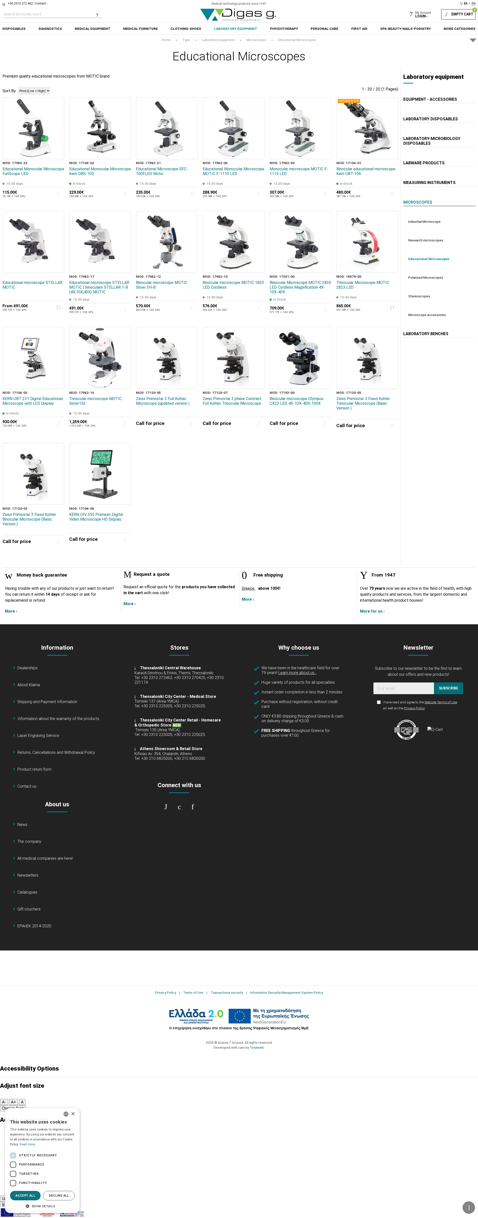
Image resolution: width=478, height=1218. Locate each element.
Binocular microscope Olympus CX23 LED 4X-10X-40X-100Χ (296, 401)
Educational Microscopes (297, 40)
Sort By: (9, 91)
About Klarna (28, 684)
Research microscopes (425, 240)
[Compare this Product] (57, 151)
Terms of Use (193, 992)
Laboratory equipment (218, 40)
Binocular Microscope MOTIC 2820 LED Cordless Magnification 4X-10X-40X (300, 287)
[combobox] (65, 1114)
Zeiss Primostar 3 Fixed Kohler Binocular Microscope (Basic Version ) (29, 519)
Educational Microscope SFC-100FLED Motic (162, 171)
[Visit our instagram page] (179, 807)
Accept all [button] (25, 1195)
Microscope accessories (427, 315)
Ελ (466, 3)
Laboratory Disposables (430, 119)
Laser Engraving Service (38, 735)
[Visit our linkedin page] (192, 807)
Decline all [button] (59, 1195)
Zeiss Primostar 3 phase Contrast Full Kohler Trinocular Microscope (232, 401)
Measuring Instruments (429, 182)
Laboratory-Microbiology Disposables (431, 141)
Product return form (34, 769)
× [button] (73, 1114)
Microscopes (256, 40)
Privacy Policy (414, 708)
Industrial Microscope (424, 222)
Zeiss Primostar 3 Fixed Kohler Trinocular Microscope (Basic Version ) (363, 403)
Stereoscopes (419, 296)
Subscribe (448, 688)
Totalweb (257, 1047)
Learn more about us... (297, 672)
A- (4, 1102)
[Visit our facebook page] (166, 807)
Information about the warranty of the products (58, 718)
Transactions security (227, 992)
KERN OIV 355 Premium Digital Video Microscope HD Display (96, 517)
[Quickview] (57, 129)
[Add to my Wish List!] (57, 140)
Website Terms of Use (440, 702)
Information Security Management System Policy (286, 992)
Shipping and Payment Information (47, 701)
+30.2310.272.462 (20, 3)
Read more (27, 1144)
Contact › (41, 3)
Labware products (424, 163)
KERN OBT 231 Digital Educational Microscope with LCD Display (32, 401)
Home (166, 40)
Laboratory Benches (425, 333)
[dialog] (42, 1160)
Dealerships (27, 668)
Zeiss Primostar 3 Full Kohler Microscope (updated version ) (162, 401)
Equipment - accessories (430, 99)
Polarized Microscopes (425, 277)
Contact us (26, 786)
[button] (42, 1206)
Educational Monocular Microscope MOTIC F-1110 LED (233, 171)
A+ (13, 1102)
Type (186, 40)
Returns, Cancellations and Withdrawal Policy (56, 752)
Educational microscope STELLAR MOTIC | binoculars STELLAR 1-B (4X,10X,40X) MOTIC (99, 287)
